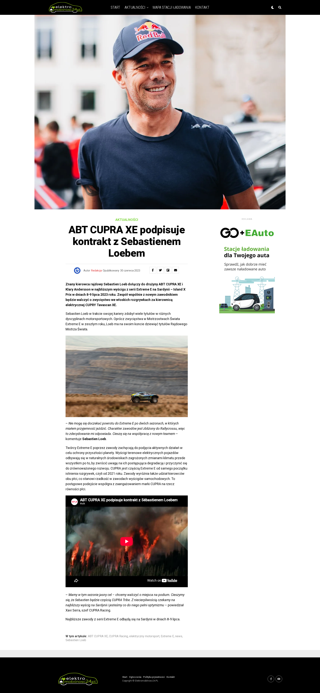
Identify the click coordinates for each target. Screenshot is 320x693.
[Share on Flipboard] (168, 270)
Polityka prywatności (154, 677)
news (178, 636)
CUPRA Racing (118, 636)
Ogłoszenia (135, 677)
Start (115, 7)
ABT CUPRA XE (98, 636)
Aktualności (135, 7)
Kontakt (202, 7)
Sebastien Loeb (76, 640)
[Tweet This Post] (160, 270)
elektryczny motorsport (144, 636)
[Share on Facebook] (152, 270)
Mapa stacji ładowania (172, 7)
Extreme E (167, 636)
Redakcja (96, 270)
